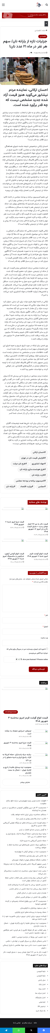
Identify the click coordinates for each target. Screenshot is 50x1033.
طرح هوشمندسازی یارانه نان (32, 469)
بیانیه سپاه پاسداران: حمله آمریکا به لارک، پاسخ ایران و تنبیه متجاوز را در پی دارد (17, 757)
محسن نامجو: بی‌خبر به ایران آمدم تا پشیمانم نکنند (27, 884)
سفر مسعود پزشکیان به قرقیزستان (33, 908)
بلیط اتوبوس (41, 971)
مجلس (41, 486)
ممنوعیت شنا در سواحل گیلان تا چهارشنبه (30, 851)
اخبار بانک (42, 984)
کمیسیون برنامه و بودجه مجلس (30, 481)
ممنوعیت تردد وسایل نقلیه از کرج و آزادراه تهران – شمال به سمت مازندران (17, 770)
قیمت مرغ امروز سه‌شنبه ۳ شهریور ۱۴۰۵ (17, 744)
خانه (44, 30)
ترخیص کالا (41, 1006)
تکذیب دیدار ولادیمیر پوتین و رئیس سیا (31, 818)
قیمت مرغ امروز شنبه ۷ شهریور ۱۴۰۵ (14, 523)
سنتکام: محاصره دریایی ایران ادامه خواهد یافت (28, 814)
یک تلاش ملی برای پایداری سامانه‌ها (32, 855)
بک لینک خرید (40, 1011)
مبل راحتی (41, 980)
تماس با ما (17, 1023)
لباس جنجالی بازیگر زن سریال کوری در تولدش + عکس (26, 941)
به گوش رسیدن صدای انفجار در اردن (32, 829)
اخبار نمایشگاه (40, 997)
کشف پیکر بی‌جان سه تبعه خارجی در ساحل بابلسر (27, 888)
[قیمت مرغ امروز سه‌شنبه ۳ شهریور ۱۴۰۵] (40, 747)
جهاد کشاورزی (38, 463)
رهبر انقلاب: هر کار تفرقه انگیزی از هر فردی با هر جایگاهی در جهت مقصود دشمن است (24, 931)
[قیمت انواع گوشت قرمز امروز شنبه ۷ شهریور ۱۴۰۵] (37, 545)
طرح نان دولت (19, 463)
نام (46, 615)
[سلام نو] (39, 5)
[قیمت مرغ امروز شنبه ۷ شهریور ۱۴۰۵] (13, 513)
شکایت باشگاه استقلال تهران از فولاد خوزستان (29, 860)
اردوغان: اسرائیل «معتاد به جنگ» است (18, 732)
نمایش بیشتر (25, 782)
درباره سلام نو (27, 1023)
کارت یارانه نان (38, 475)
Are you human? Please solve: (35, 659)
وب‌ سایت (44, 638)
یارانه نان (10, 486)
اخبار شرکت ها (40, 993)
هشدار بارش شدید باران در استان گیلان (31, 893)
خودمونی (42, 1002)
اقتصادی (38, 30)
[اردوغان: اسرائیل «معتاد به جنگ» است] (40, 735)
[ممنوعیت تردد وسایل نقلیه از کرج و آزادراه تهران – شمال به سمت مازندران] (40, 771)
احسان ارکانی (38, 452)
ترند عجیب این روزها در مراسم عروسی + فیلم (29, 937)
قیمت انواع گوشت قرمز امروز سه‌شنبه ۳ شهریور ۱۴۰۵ (28, 719)
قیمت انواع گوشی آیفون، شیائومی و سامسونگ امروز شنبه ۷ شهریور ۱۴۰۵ (13, 556)
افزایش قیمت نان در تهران (32, 458)
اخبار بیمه (42, 989)
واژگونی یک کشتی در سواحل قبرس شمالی (30, 897)
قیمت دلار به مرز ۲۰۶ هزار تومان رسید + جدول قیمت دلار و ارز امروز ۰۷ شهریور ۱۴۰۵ (37, 528)
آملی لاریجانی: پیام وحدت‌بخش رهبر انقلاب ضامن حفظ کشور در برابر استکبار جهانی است (25, 879)
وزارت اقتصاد (26, 486)
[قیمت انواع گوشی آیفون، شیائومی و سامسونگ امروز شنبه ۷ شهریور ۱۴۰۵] (13, 545)
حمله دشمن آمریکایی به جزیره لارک (33, 840)
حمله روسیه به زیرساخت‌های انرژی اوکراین (30, 912)
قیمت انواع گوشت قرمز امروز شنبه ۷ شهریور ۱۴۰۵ (37, 555)
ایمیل (45, 626)
